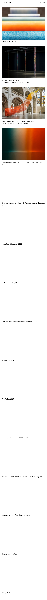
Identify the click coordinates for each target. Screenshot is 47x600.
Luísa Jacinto (8, 2)
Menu (42, 2)
